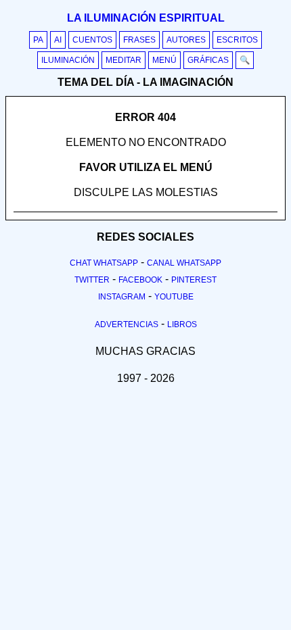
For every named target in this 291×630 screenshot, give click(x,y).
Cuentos (92, 40)
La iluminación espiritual (146, 18)
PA (38, 40)
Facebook (140, 280)
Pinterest (194, 280)
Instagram (122, 296)
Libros (182, 324)
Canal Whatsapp (184, 263)
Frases (139, 40)
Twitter (92, 280)
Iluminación (68, 60)
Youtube (174, 296)
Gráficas (208, 60)
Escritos (237, 40)
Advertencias (126, 324)
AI (58, 40)
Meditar (123, 60)
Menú (164, 60)
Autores (186, 40)
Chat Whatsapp (104, 263)
